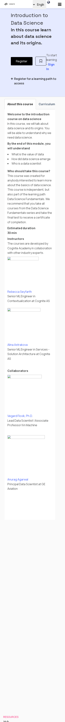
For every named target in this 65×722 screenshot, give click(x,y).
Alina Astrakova (17, 345)
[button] (59, 5)
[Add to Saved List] (40, 61)
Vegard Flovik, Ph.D (19, 416)
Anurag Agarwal (17, 479)
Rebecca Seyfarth (19, 292)
